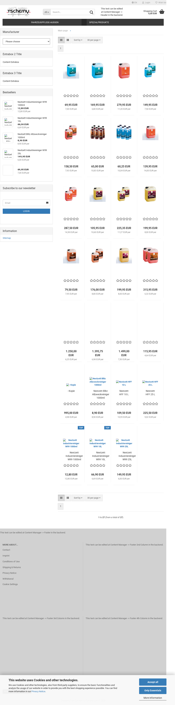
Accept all (152, 682)
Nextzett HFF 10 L (124, 393)
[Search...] (91, 12)
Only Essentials (152, 690)
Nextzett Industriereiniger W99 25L (127, 456)
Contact (6, 550)
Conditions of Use (11, 561)
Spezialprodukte (99, 22)
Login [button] (147, 2)
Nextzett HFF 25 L (150, 393)
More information (153, 697)
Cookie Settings (10, 584)
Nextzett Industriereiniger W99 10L (100, 456)
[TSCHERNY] (19, 12)
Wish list (161, 2)
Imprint (6, 555)
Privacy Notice (38, 691)
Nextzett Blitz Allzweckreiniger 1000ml (100, 394)
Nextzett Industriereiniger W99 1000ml (74, 456)
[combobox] (78, 40)
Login (26, 211)
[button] (134, 2)
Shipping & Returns (12, 567)
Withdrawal (8, 578)
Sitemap (7, 238)
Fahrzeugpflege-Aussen (44, 22)
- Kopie (71, 391)
